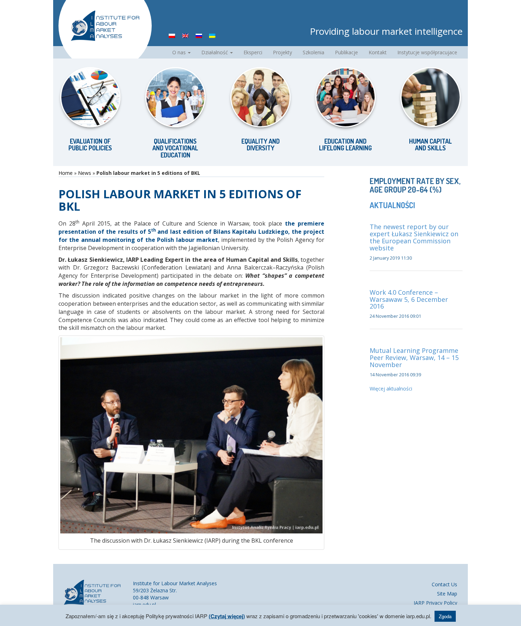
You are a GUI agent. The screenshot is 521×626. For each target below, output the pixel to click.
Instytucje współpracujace (427, 52)
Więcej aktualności (391, 388)
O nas (179, 52)
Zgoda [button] (445, 616)
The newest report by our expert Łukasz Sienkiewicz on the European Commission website (414, 237)
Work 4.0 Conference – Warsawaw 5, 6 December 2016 (409, 299)
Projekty (282, 52)
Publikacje (346, 52)
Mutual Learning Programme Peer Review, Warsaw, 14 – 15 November (414, 357)
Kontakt (378, 52)
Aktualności (392, 205)
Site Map (447, 593)
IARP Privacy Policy (435, 602)
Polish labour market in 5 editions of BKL (180, 200)
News (84, 173)
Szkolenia (313, 52)
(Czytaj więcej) (227, 616)
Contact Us (444, 584)
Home (65, 173)
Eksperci (252, 52)
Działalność (215, 52)
